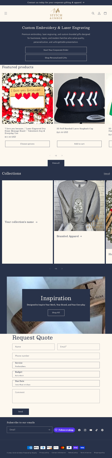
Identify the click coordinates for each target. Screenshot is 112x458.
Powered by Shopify (30, 453)
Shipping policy (99, 452)
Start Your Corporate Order (56, 50)
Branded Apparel (68, 236)
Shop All (56, 313)
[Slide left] (50, 156)
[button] (6, 13)
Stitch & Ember (18, 453)
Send (20, 412)
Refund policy (73, 452)
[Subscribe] (49, 430)
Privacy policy (44, 452)
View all (56, 163)
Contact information (59, 452)
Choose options (27, 144)
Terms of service (86, 452)
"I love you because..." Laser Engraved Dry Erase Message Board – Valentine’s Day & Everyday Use (25, 130)
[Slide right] (62, 156)
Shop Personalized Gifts (56, 58)
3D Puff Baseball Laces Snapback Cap (75, 128)
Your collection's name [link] (20, 221)
